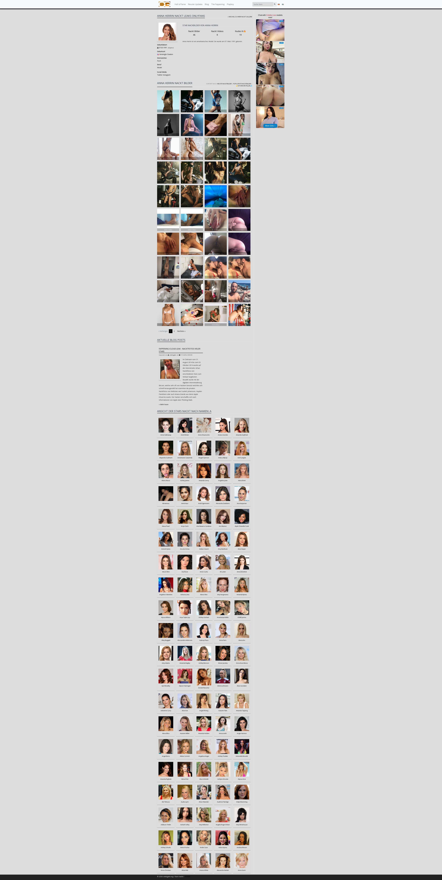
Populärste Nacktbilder (242, 84)
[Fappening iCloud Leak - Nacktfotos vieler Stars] (170, 369)
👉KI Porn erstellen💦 (244, 86)
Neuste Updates (195, 4)
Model (159, 67)
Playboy (230, 4)
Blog (207, 4)
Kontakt (187, 876)
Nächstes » (181, 331)
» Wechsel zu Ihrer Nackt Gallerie (240, 17)
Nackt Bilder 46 (194, 33)
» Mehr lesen (163, 404)
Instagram (166, 75)
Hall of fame (180, 4)
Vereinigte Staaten (166, 54)
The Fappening (218, 4)
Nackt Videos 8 (217, 33)
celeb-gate (172, 355)
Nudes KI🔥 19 (240, 33)
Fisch (159, 61)
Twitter (159, 75)
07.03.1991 (163, 48)
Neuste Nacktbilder (224, 84)
